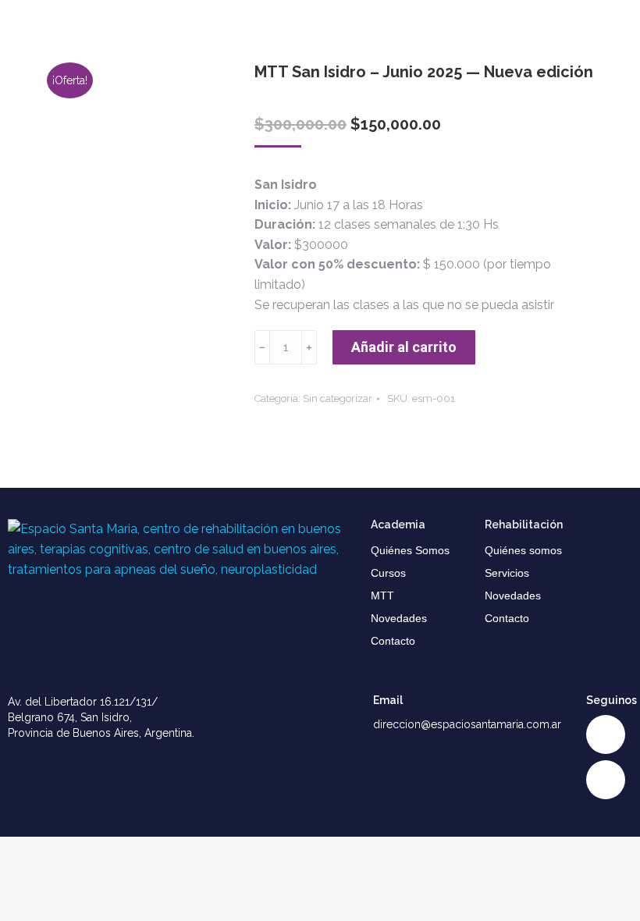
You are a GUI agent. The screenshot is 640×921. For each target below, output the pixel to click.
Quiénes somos (523, 550)
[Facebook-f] (605, 779)
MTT (382, 595)
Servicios (507, 573)
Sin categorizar (337, 398)
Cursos (388, 573)
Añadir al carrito (404, 347)
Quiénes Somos (410, 550)
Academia (398, 524)
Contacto (393, 641)
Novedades (399, 618)
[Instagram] (605, 734)
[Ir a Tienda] (616, 897)
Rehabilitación (524, 524)
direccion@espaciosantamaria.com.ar (467, 724)
